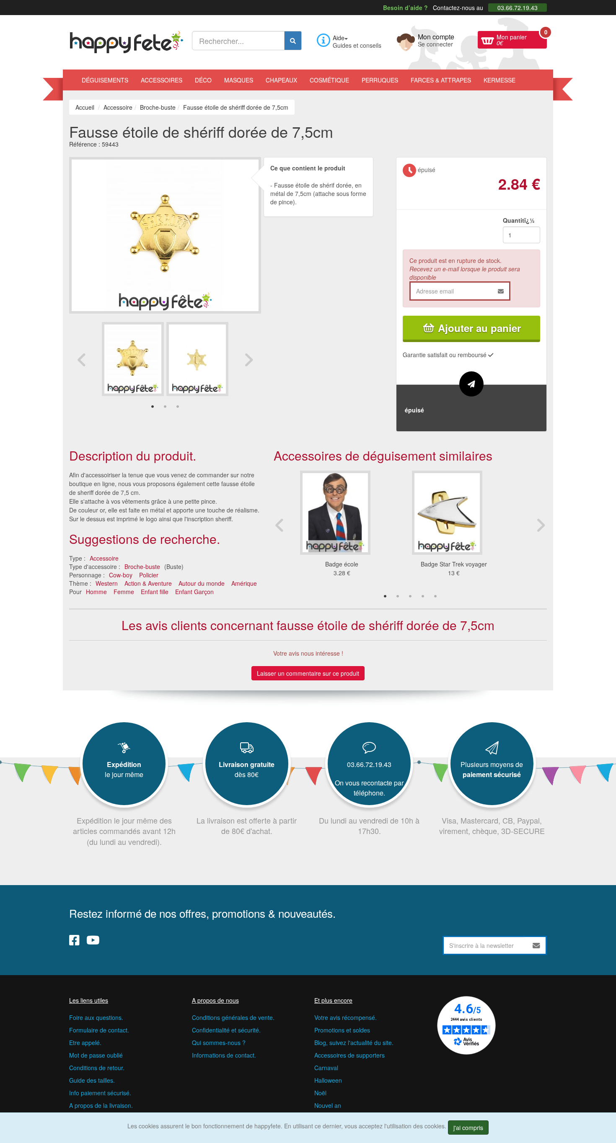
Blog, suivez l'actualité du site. (353, 1042)
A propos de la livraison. (101, 1105)
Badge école (341, 564)
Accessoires (161, 80)
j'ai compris (468, 1127)
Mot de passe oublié (96, 1055)
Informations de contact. (224, 1055)
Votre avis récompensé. (345, 1017)
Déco (203, 80)
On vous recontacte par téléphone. (369, 788)
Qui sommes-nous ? (219, 1042)
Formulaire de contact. (99, 1030)
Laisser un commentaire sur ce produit (308, 673)
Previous (81, 359)
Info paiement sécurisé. (100, 1093)
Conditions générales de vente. (233, 1017)
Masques (238, 80)
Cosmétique (329, 80)
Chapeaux (281, 80)
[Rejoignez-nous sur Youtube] (93, 940)
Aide (338, 38)
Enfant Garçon (194, 591)
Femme (124, 591)
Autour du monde (202, 583)
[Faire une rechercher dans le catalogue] (293, 40)
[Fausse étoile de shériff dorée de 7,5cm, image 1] (197, 359)
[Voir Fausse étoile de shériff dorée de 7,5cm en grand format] (165, 234)
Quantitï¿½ (519, 220)
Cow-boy (120, 575)
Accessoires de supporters (349, 1055)
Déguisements (105, 80)
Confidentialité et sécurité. (226, 1030)
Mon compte (436, 39)
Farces (441, 80)
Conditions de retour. (96, 1067)
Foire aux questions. (96, 1017)
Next (248, 359)
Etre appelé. (85, 1042)
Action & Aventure (148, 583)
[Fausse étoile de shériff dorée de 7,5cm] (133, 359)
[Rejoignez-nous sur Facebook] (74, 940)
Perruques (380, 80)
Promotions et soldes (342, 1030)
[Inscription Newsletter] (536, 945)
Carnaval (326, 1067)
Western (107, 583)
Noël (320, 1093)
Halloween (328, 1080)
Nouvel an (327, 1105)
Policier (148, 575)
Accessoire (104, 558)
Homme (96, 591)
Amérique (244, 583)
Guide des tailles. (92, 1080)
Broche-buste (142, 566)
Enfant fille (154, 591)
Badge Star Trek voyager (454, 564)
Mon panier (522, 39)
